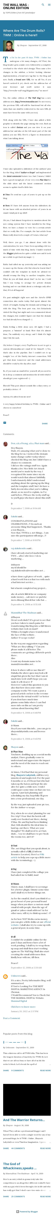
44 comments (18, 1148)
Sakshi (14, 516)
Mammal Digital (19, 1001)
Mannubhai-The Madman (23, 612)
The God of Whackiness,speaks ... (20, 1166)
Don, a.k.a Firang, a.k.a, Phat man (27, 443)
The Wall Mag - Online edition (16, 6)
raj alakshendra (19, 548)
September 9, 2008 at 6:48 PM (26, 712)
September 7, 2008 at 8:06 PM (25, 540)
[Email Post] (4, 423)
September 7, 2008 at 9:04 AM (26, 508)
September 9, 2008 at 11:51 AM (26, 604)
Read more (45, 1070)
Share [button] (45, 423)
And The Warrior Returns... (24, 1120)
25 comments (18, 1196)
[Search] (43, 4)
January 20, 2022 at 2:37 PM (24, 1011)
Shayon (14, 747)
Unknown (16, 975)
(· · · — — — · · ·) (14, 1042)
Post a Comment (11, 1018)
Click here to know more (23, 1006)
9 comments (17, 1070)
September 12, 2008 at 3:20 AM (26, 967)
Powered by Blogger (28, 1211)
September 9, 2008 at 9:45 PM (26, 738)
